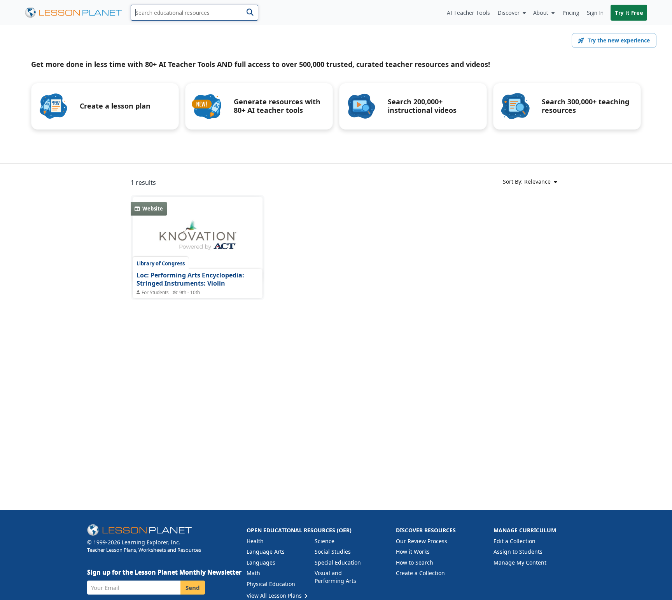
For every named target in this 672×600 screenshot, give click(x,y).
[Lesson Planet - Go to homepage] (78, 12)
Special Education (338, 562)
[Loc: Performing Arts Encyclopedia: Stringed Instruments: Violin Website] (197, 239)
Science (324, 541)
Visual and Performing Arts (335, 576)
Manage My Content (520, 562)
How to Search (414, 562)
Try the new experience (619, 40)
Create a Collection (420, 573)
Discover (508, 12)
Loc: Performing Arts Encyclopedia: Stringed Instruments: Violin (190, 279)
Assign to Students (518, 551)
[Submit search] (250, 13)
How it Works (413, 551)
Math (253, 573)
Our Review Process (421, 541)
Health (255, 541)
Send (193, 587)
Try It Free (628, 12)
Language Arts (266, 551)
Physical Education (271, 584)
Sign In (595, 12)
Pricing (570, 12)
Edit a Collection (515, 541)
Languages (261, 562)
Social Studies (333, 551)
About (540, 12)
